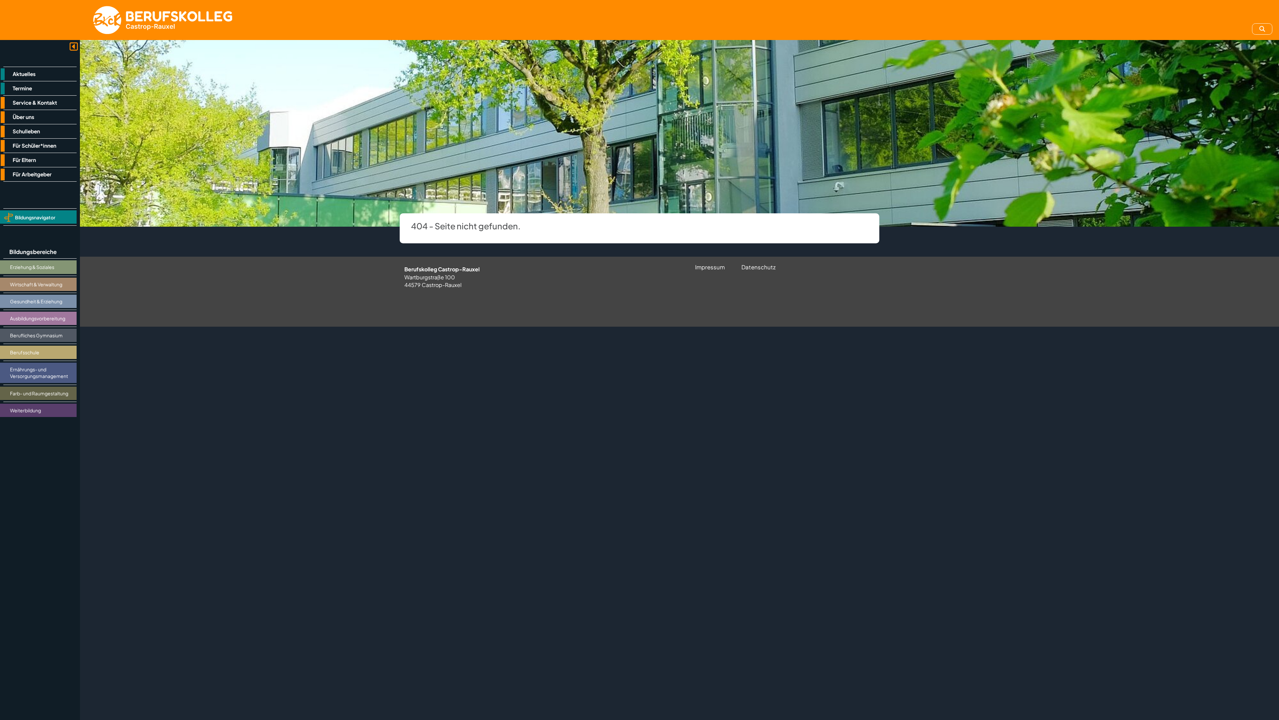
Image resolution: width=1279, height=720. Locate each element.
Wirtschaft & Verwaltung (36, 284)
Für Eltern (24, 160)
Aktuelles (24, 74)
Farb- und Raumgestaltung (39, 393)
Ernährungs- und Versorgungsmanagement (39, 372)
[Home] (162, 20)
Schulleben (26, 131)
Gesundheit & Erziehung (36, 301)
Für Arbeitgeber (32, 174)
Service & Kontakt (35, 102)
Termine (22, 88)
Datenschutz (758, 267)
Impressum (710, 267)
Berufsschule (24, 352)
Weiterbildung (25, 410)
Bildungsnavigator (35, 217)
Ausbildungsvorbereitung (37, 318)
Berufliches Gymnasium (36, 335)
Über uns (23, 117)
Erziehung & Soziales (32, 267)
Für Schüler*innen (34, 145)
